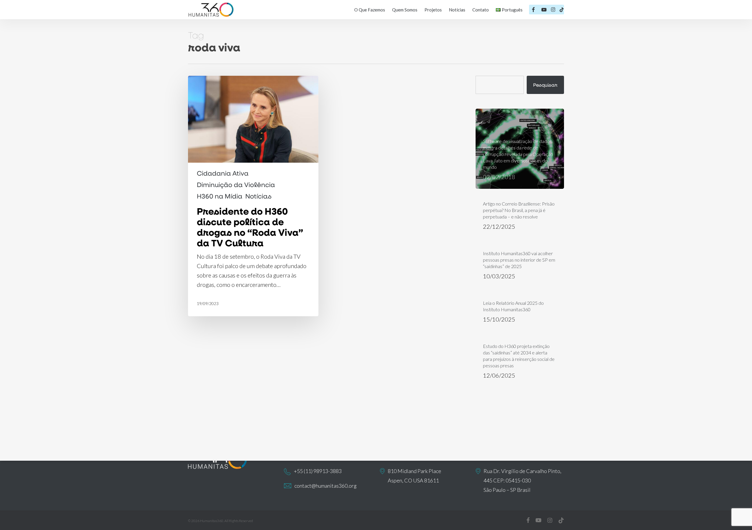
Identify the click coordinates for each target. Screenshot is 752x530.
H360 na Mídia (219, 196)
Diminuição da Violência (236, 185)
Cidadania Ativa (223, 173)
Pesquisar (545, 85)
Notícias (258, 196)
